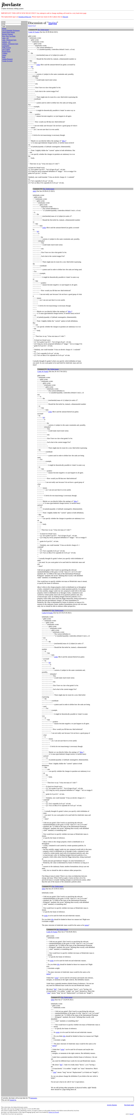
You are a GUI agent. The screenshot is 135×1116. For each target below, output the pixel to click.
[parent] (30, 25)
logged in (13, 1100)
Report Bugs (6, 51)
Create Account (7, 61)
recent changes (112, 1105)
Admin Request (7, 59)
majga (53, 23)
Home (4, 28)
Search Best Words (8, 32)
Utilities (4, 53)
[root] (34, 25)
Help (3, 57)
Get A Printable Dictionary (11, 30)
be (32, 66)
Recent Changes (7, 34)
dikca (64, 141)
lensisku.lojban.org (25, 17)
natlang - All (6, 42)
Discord (65, 17)
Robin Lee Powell (54, 1112)
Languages (5, 46)
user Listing (6, 49)
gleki (34, 191)
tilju (52, 919)
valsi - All (5, 38)
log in (131, 1114)
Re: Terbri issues (43, 30)
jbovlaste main (129, 1105)
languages (33, 1098)
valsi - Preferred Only (9, 40)
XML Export (6, 47)
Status (4, 55)
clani (48, 993)
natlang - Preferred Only (10, 44)
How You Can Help (8, 36)
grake (38, 65)
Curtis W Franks (33, 32)
